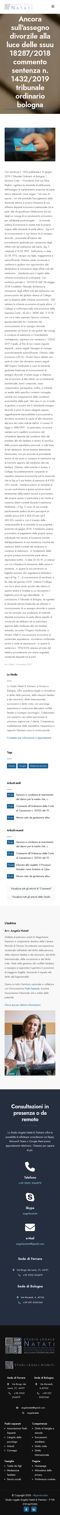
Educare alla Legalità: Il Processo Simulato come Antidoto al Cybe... (34, 867)
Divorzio (11, 766)
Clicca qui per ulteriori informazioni (22, 1005)
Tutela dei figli (14, 1466)
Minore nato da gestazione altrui (33, 817)
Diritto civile (41, 1446)
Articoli (10, 1446)
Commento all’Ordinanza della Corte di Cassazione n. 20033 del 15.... (35, 808)
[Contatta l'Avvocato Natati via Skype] (30, 1200)
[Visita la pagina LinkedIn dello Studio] (33, 1509)
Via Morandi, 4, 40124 (32, 1297)
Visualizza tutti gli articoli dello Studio (31, 897)
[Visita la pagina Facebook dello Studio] (26, 1509)
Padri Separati (32, 988)
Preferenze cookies (45, 1479)
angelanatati (30, 1213)
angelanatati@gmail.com (30, 1244)
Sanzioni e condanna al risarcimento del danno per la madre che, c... (34, 797)
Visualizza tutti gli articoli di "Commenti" (31, 888)
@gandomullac (40, 1495)
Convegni (12, 1450)
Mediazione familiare (38, 766)
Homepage (40, 1466)
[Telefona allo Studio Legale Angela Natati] (30, 1169)
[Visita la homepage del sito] (18, 6)
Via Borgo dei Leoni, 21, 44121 (32, 1270)
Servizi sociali (14, 1479)
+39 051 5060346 (33, 1302)
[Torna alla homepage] (30, 1349)
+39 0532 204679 (30, 1183)
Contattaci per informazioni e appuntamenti (29, 738)
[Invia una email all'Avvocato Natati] (30, 1230)
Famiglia (22, 766)
